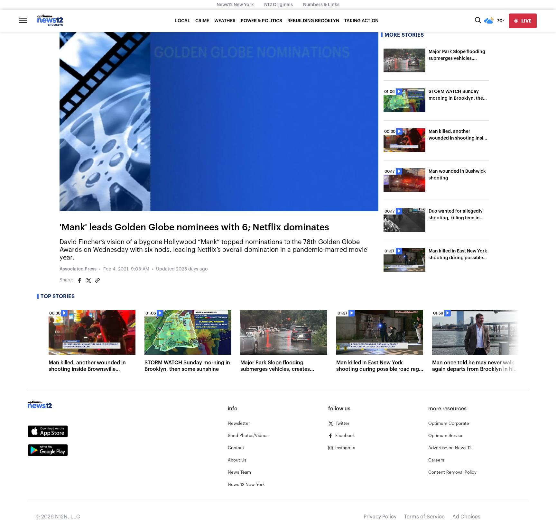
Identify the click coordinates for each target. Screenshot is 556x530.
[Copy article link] (97, 280)
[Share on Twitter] (88, 280)
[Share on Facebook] (79, 280)
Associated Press (78, 269)
